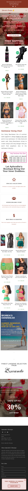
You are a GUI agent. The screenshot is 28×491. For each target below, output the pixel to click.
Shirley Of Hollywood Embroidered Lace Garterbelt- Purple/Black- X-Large (7, 122)
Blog (2, 471)
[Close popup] (25, 480)
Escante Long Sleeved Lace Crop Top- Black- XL (21, 277)
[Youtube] (7, 432)
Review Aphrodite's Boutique (7, 443)
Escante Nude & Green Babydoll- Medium (21, 251)
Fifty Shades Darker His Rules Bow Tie (21, 65)
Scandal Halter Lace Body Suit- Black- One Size (7, 251)
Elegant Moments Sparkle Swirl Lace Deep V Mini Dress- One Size (7, 93)
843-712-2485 (4, 439)
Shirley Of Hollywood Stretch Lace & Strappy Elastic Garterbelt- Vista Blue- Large (21, 93)
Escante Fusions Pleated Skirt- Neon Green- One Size (7, 277)
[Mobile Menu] (26, 10)
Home (2, 466)
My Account (3, 476)
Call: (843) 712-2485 (14, 4)
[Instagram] (15, 6)
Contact (2, 473)
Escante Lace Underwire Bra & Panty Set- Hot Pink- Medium (21, 305)
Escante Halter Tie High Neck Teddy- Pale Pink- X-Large (21, 121)
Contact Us (10, 439)
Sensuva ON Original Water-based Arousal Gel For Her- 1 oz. (7, 66)
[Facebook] (13, 6)
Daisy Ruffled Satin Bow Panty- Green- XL (7, 304)
